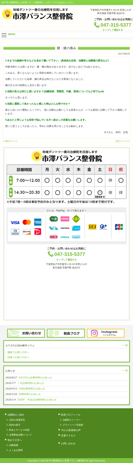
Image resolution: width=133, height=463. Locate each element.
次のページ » (123, 141)
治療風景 (13, 445)
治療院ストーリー (72, 420)
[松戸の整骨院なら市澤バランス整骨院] (37, 18)
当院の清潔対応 (17, 420)
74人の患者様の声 (71, 430)
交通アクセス (68, 435)
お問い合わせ (68, 443)
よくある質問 (16, 450)
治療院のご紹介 (15, 414)
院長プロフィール (70, 414)
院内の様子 (14, 425)
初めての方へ (14, 440)
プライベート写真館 (73, 425)
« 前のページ (10, 141)
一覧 (125, 345)
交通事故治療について (20, 434)
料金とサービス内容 (19, 430)
